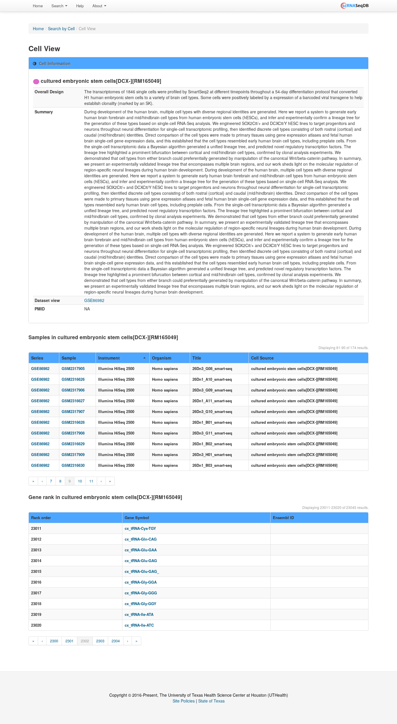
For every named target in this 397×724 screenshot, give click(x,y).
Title (196, 358)
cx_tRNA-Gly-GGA (141, 582)
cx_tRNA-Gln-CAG (141, 539)
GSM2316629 (73, 443)
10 (80, 481)
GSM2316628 (73, 422)
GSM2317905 (73, 368)
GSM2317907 (73, 411)
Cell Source (262, 358)
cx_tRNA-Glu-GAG (141, 560)
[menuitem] (37, 6)
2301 (69, 640)
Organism (161, 358)
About (97, 5)
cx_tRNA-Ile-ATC (139, 625)
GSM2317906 (73, 390)
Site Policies (184, 701)
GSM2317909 (73, 454)
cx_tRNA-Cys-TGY (140, 528)
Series (37, 358)
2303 (100, 640)
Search (58, 5)
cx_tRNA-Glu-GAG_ (142, 571)
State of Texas (211, 701)
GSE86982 (94, 300)
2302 (85, 640)
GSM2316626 (73, 379)
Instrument (109, 358)
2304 (116, 640)
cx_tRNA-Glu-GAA (141, 550)
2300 (54, 640)
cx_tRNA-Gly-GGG (141, 593)
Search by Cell (61, 28)
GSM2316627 (73, 400)
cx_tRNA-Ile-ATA (139, 614)
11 (91, 481)
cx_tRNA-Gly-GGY (140, 603)
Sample (69, 358)
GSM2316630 (73, 465)
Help (80, 5)
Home (38, 5)
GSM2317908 (73, 433)
